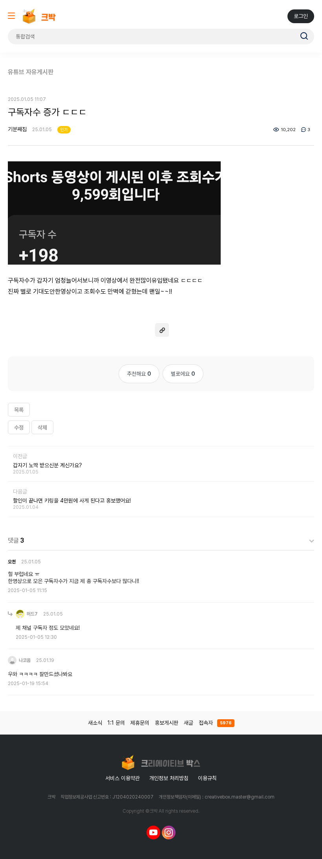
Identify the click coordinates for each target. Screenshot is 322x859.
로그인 (301, 16)
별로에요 (183, 374)
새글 (188, 723)
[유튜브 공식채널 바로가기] (153, 832)
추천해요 (139, 374)
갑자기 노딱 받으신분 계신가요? (47, 465)
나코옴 (24, 660)
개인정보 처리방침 (168, 778)
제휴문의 (139, 723)
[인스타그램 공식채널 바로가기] (169, 832)
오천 (12, 562)
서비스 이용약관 (122, 778)
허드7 (32, 614)
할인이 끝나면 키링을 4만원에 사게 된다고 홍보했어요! (72, 500)
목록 (19, 410)
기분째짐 (17, 129)
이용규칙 (207, 778)
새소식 (95, 723)
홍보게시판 (166, 723)
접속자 (215, 723)
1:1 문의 (116, 723)
